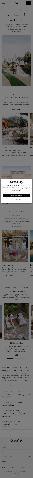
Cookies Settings (16, 199)
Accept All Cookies (16, 195)
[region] (16, 191)
